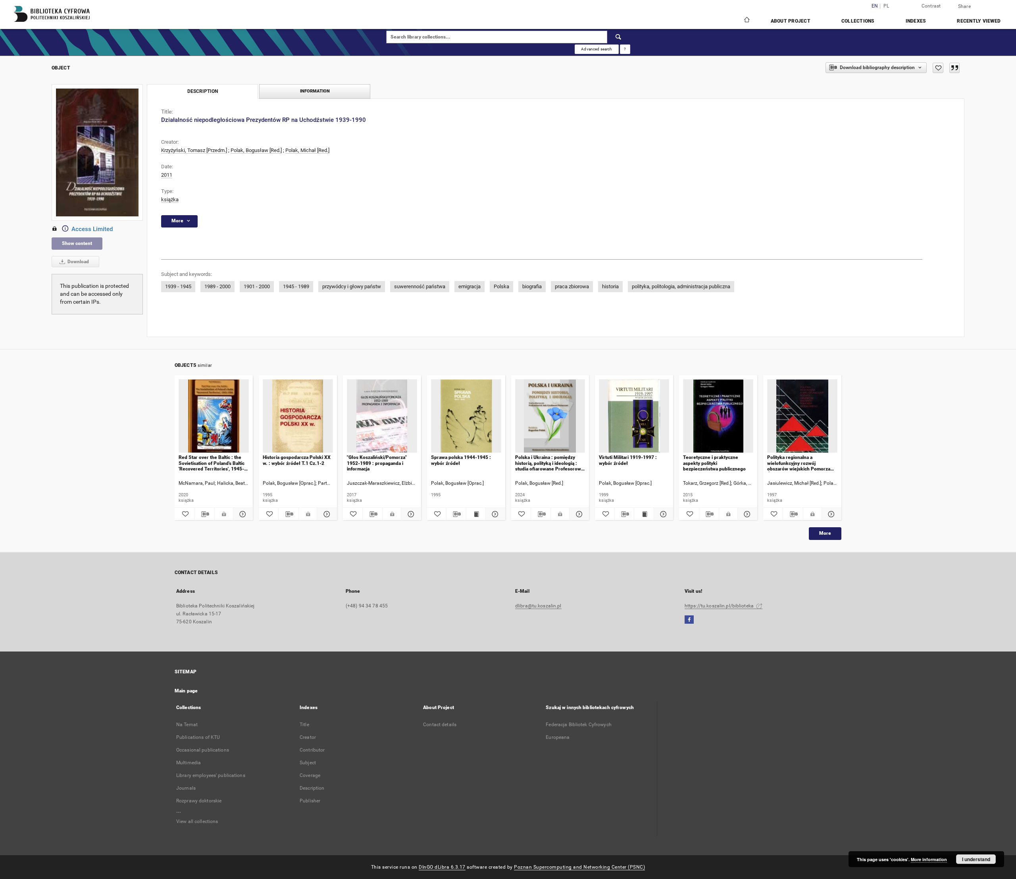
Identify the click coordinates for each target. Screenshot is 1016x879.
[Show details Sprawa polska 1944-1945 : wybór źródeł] (494, 514)
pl (886, 6)
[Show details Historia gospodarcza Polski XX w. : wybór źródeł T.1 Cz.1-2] (325, 514)
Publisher (310, 801)
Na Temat (187, 724)
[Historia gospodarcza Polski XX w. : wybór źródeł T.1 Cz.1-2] (298, 416)
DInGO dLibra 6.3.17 (442, 867)
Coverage (310, 775)
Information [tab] (315, 91)
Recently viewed (979, 21)
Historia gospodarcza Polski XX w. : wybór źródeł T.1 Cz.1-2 (297, 460)
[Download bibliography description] (204, 514)
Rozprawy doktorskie (198, 801)
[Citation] (954, 68)
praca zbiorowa (572, 286)
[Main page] (746, 20)
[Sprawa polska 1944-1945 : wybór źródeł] (466, 416)
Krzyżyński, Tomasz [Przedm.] (194, 150)
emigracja (469, 286)
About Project (790, 21)
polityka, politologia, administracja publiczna (681, 286)
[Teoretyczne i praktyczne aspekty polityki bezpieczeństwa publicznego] (718, 416)
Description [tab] (202, 91)
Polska (501, 286)
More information (929, 859)
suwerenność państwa (419, 286)
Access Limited (92, 229)
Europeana (558, 737)
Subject (308, 762)
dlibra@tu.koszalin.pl (538, 606)
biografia (532, 286)
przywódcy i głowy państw (351, 286)
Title (304, 724)
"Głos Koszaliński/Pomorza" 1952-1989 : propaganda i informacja (377, 463)
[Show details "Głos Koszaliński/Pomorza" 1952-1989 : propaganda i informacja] (409, 514)
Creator (308, 737)
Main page (186, 691)
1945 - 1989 (296, 286)
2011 (166, 175)
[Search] (618, 37)
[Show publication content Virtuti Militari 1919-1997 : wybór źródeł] (643, 514)
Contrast (931, 6)
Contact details (439, 724)
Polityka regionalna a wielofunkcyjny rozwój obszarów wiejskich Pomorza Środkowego (798, 463)
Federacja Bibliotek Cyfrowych (578, 724)
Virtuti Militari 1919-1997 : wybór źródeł (628, 460)
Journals (186, 788)
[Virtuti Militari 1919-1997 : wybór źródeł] (634, 416)
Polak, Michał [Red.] (307, 150)
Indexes (916, 21)
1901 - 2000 (257, 286)
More (825, 533)
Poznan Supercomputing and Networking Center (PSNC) (579, 867)
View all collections (197, 821)
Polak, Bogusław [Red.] (256, 150)
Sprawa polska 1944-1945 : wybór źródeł (461, 460)
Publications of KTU (198, 737)
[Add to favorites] (938, 68)
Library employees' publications (210, 775)
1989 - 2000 (217, 286)
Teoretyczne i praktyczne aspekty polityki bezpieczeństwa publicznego (714, 463)
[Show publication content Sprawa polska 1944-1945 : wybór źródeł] (475, 514)
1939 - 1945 (178, 286)
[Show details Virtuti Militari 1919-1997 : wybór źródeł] (662, 514)
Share (964, 6)
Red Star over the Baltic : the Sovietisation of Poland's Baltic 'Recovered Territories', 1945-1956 (211, 463)
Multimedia (188, 762)
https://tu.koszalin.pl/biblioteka (720, 606)
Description (312, 788)
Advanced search (596, 49)
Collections (858, 21)
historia (610, 286)
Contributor (312, 750)
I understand (976, 859)
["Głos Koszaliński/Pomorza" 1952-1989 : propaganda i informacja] (382, 416)
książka (170, 199)
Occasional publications (202, 750)
